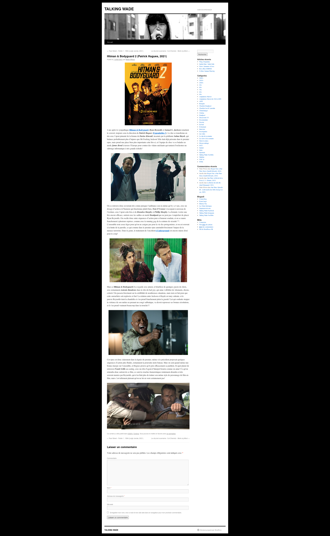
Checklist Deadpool (205, 106)
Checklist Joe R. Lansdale (207, 108)
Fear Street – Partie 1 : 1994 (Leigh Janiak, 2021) (125, 51)
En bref (201, 124)
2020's (130, 433)
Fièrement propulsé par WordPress (211, 530)
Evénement (202, 127)
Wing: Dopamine (204, 62)
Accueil (110, 42)
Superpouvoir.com (205, 208)
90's (200, 94)
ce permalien (171, 433)
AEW (201, 101)
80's (200, 92)
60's (200, 87)
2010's (201, 80)
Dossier (201, 122)
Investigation (203, 131)
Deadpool (202, 115)
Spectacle (202, 152)
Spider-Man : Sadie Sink (206, 64)
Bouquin (202, 103)
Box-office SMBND (205, 69)
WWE (201, 162)
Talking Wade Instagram (206, 213)
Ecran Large (203, 201)
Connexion (202, 222)
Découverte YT (204, 117)
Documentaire (203, 120)
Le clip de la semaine (205, 136)
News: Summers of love (206, 66)
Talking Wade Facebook (206, 211)
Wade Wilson (130, 59)
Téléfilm (201, 157)
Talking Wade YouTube (206, 155)
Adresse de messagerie (116, 496)
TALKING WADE (119, 9)
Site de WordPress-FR (206, 229)
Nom (109, 488)
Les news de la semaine (206, 138)
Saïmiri (201, 148)
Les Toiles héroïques (205, 206)
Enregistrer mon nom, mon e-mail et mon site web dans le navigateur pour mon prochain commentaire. (146, 512)
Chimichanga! (203, 110)
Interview (202, 129)
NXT (201, 145)
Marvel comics (203, 141)
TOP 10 (201, 159)
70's (200, 90)
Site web (110, 504)
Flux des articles (205, 224)
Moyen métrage (204, 143)
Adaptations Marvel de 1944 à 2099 (210, 99)
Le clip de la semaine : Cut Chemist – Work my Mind (170, 51)
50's (200, 85)
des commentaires (206, 227)
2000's (201, 78)
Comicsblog (203, 199)
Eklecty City (203, 204)
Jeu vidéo (202, 134)
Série (200, 150)
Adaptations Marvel (205, 97)
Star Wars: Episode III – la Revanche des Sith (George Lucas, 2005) (211, 189)
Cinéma (136, 433)
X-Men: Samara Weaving (207, 71)
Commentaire (112, 458)
